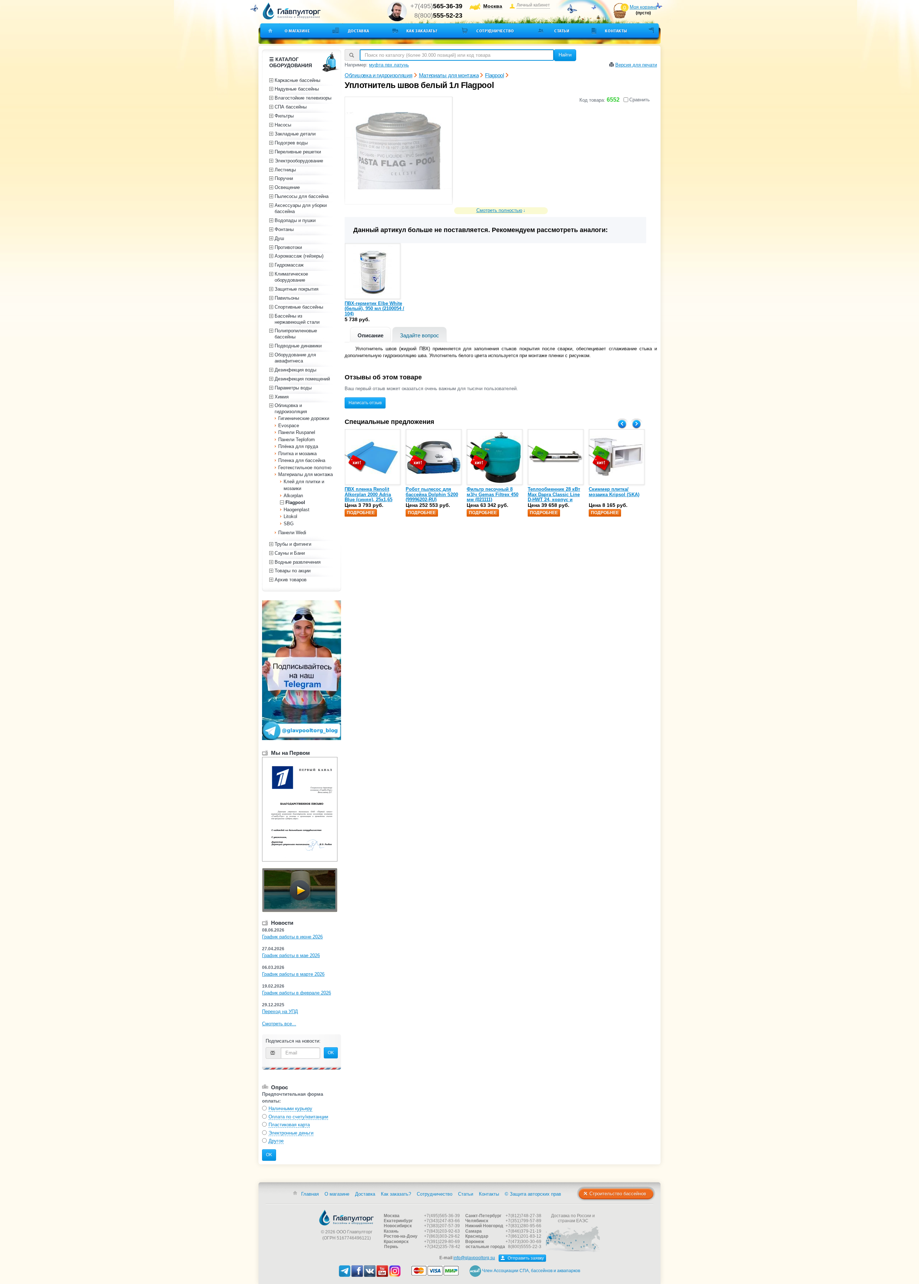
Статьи (561, 30)
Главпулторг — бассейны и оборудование (346, 1217)
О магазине (297, 30)
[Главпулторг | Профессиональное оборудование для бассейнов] (292, 11)
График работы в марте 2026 (293, 974)
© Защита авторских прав (533, 1194)
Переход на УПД (280, 1011)
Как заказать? (422, 30)
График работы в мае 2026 (291, 955)
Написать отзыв (365, 402)
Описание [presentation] (370, 335)
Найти (565, 54)
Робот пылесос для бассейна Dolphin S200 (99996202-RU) (432, 494)
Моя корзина (643, 7)
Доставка (358, 30)
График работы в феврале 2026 (296, 993)
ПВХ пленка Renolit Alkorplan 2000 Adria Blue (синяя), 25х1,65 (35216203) (368, 496)
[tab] (370, 334)
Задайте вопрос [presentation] (419, 335)
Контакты (616, 30)
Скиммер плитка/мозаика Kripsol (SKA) (614, 491)
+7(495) (436, 6)
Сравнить (639, 99)
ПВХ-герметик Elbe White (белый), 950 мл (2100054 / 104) (374, 309)
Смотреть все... (279, 1023)
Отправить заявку (525, 1258)
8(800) (438, 15)
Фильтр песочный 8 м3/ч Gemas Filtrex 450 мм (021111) (492, 494)
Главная (310, 1194)
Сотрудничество (495, 30)
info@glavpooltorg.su (474, 1257)
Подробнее (361, 512)
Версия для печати (636, 65)
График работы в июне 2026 (292, 936)
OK (331, 1052)
